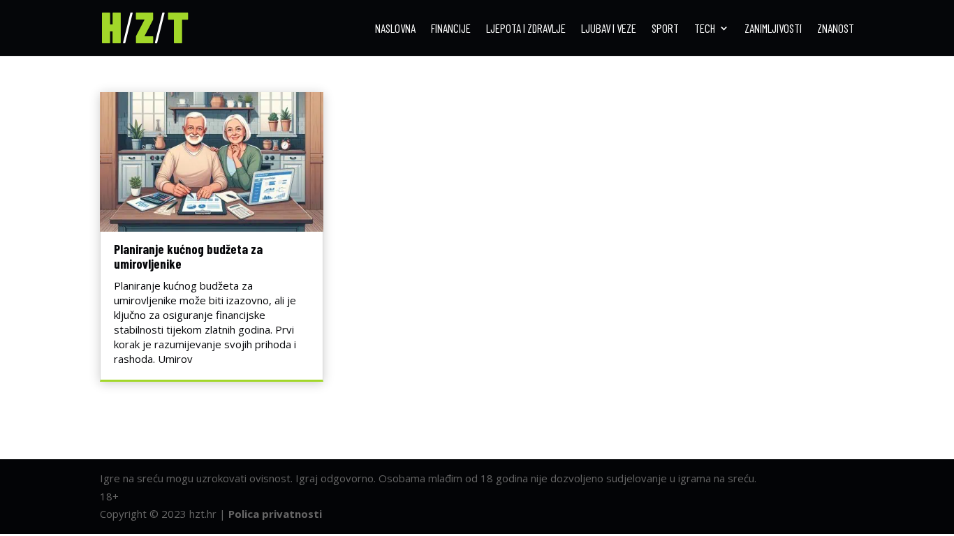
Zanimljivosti (773, 29)
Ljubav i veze (608, 29)
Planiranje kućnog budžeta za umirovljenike (188, 256)
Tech (704, 29)
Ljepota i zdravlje (526, 29)
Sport (665, 29)
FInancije (451, 29)
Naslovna (395, 29)
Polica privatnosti (275, 514)
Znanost (835, 29)
